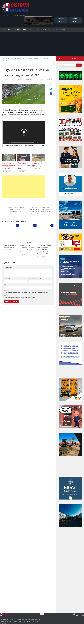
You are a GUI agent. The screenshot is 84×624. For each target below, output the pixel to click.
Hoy (9, 29)
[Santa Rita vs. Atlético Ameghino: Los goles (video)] (38, 157)
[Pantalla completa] (42, 141)
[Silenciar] (39, 141)
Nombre (7, 279)
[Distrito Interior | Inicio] (15, 7)
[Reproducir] (5, 141)
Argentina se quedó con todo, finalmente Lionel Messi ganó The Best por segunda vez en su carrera (23, 165)
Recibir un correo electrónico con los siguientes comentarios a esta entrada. (26, 292)
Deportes (54, 29)
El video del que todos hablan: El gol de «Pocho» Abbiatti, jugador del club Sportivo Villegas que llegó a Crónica (8, 165)
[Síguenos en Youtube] (75, 59)
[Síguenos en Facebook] (73, 59)
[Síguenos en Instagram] (81, 59)
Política (38, 29)
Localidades (45, 29)
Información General (20, 29)
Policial (30, 29)
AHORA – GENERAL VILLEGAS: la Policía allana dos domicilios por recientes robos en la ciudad (27, 247)
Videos (70, 29)
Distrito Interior (10, 79)
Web (5, 284)
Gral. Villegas (15, 59)
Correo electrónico (35, 279)
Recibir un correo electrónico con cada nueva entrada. (19, 297)
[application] (24, 132)
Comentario (8, 267)
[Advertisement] (42, 43)
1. (18, 145)
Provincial (63, 29)
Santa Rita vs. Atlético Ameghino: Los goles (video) (37, 163)
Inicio (3, 29)
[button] (24, 132)
